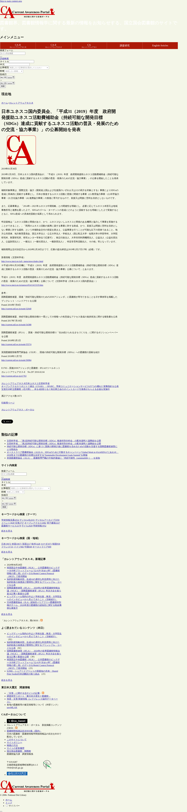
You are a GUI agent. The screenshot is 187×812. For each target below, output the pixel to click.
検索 (3, 86)
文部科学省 (44, 383)
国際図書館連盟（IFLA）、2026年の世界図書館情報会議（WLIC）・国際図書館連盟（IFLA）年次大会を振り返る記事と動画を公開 (34, 591)
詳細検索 (4, 58)
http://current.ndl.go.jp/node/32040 (16, 309)
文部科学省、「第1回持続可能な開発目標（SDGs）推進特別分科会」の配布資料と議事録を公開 (54, 441)
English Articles (160, 45)
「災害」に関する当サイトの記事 (23, 693)
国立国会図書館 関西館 (19, 751)
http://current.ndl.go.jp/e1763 (13, 376)
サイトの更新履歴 (15, 748)
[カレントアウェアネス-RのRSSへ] (41, 620)
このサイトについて (17, 739)
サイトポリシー (14, 742)
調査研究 (125, 45)
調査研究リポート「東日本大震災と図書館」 (29, 696)
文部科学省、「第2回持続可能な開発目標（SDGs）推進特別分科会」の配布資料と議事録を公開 (54, 443)
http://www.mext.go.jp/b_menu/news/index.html (22, 261)
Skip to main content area (11, 1)
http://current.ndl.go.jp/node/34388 (16, 324)
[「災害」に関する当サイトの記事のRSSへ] (43, 693)
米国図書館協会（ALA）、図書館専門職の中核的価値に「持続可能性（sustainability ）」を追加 (53, 458)
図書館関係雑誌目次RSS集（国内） (24, 731)
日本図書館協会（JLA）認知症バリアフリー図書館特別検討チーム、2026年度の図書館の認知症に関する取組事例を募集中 (34, 605)
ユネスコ (34, 383)
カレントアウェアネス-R (13, 383)
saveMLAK (12, 707)
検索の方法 (12, 745)
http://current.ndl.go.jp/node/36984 (16, 360)
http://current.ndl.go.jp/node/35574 (16, 344)
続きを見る (6, 531)
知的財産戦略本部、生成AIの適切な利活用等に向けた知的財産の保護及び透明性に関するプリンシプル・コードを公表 (34, 582)
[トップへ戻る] (1, 811)
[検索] (1, 56)
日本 (27, 383)
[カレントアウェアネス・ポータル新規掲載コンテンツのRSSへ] (16, 728)
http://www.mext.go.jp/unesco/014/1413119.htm (22, 285)
